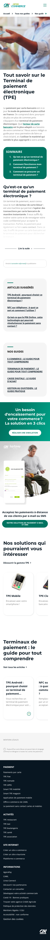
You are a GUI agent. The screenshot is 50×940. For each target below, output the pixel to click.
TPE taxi (6, 824)
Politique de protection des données (19, 906)
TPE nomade (8, 780)
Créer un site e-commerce (15, 850)
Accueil (6, 13)
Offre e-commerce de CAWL (15, 802)
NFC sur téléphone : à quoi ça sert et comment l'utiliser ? (22, 309)
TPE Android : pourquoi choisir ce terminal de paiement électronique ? (24, 297)
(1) (42, 204)
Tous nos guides (22, 13)
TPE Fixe (7, 776)
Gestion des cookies (13, 919)
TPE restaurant (10, 819)
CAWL (5, 876)
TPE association (10, 836)
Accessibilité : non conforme (16, 914)
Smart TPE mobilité (11, 789)
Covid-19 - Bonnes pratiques (16, 897)
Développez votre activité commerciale (20, 893)
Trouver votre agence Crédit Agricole (19, 902)
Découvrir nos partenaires (15, 885)
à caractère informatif (18, 263)
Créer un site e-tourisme (14, 854)
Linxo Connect (9, 880)
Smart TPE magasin (12, 793)
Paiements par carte (12, 772)
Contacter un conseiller (13, 889)
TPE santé (7, 832)
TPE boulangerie (10, 828)
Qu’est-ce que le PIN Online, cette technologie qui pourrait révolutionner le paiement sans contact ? (25, 322)
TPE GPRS (7, 785)
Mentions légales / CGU (13, 910)
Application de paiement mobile (17, 797)
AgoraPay (7, 872)
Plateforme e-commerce (14, 858)
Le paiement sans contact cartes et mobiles (22, 806)
